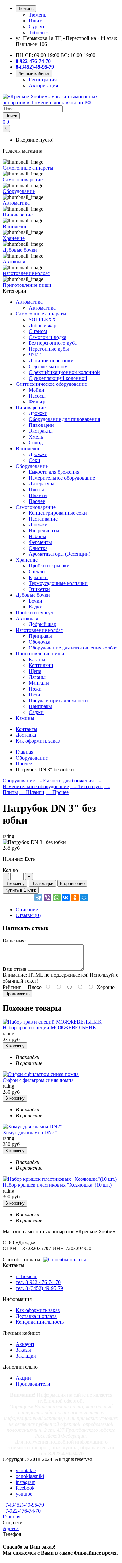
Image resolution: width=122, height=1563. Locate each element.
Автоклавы (28, 618)
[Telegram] (38, 897)
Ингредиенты (44, 530)
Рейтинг (12, 987)
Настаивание (43, 519)
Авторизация (43, 85)
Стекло (37, 571)
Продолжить (17, 993)
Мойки (36, 390)
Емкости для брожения (54, 472)
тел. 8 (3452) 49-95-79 (39, 1288)
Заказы (23, 1350)
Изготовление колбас (39, 630)
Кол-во (10, 870)
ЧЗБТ (35, 354)
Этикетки (39, 589)
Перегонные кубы (49, 349)
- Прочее (57, 792)
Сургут (37, 26)
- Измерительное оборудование (52, 783)
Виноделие (28, 448)
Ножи (35, 688)
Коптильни (41, 665)
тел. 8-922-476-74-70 (38, 1282)
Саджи (36, 712)
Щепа (35, 671)
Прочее (37, 501)
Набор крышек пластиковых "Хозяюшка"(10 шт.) (57, 1185)
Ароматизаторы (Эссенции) (59, 554)
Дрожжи (38, 413)
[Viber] (47, 897)
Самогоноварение (36, 507)
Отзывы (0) (28, 915)
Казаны (37, 659)
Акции (23, 1378)
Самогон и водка (47, 337)
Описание (27, 909)
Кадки (36, 606)
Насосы (37, 395)
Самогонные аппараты (41, 313)
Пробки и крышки (49, 565)
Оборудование (32, 466)
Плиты (36, 489)
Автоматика (29, 302)
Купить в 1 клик (20, 890)
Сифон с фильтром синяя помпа (38, 1080)
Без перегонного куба (53, 343)
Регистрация (43, 79)
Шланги (38, 495)
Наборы (37, 536)
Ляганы (37, 677)
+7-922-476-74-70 (22, 1511)
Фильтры (39, 401)
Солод (36, 442)
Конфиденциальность (40, 1322)
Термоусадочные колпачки (58, 583)
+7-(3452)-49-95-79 (23, 1505)
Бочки (35, 601)
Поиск (11, 115)
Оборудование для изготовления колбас (73, 647)
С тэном (38, 331)
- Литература (86, 786)
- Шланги (31, 792)
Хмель (36, 437)
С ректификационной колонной (64, 372)
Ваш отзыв (15, 969)
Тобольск (39, 32)
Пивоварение (31, 407)
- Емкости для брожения (65, 780)
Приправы (40, 636)
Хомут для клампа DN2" (30, 1132)
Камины (25, 718)
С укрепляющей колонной (58, 378)
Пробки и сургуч (34, 612)
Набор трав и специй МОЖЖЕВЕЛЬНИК (49, 1027)
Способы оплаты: (22, 1259)
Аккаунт (25, 1344)
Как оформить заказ (38, 1310)
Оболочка (39, 642)
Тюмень (37, 15)
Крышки (38, 577)
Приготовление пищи (40, 653)
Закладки (26, 1356)
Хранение (27, 560)
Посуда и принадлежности (58, 700)
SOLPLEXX (42, 319)
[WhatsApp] (57, 897)
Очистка (38, 548)
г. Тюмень (26, 1276)
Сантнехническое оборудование (51, 384)
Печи (34, 694)
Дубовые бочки (33, 595)
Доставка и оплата (36, 1316)
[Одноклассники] (75, 897)
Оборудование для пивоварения (64, 419)
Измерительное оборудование (62, 478)
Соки (34, 460)
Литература (41, 483)
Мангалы (39, 683)
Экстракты (41, 431)
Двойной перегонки (51, 360)
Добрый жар (42, 325)
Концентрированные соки (58, 513)
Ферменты (40, 542)
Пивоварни (41, 425)
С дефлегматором (48, 366)
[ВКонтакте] (66, 897)
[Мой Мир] (84, 897)
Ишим (36, 20)
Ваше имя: (14, 940)
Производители (33, 1384)
